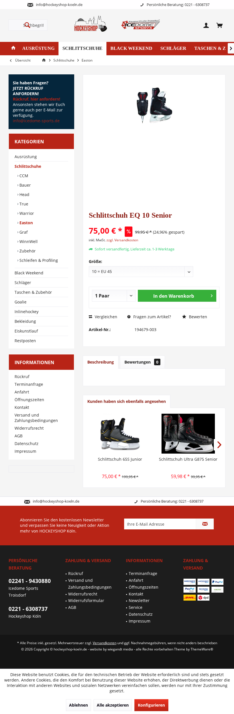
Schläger (23, 282)
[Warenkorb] (219, 25)
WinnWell (28, 241)
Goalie (21, 302)
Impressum (25, 451)
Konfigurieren (151, 705)
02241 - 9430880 (30, 581)
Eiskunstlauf (26, 331)
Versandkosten (104, 642)
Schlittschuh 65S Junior (120, 459)
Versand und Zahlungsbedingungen (36, 417)
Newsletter (139, 600)
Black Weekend (29, 273)
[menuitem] (219, 25)
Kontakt (22, 407)
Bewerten (197, 316)
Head (23, 194)
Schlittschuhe (28, 166)
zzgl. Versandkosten (122, 240)
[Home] (13, 48)
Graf (23, 232)
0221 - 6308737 (28, 609)
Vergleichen (105, 316)
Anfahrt (22, 392)
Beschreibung (100, 362)
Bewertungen (141, 362)
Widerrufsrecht (29, 428)
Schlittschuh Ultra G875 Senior (188, 459)
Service (135, 607)
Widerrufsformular (86, 600)
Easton (25, 222)
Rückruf (22, 376)
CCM (23, 175)
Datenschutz (27, 443)
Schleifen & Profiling (38, 260)
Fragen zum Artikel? (151, 316)
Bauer (24, 185)
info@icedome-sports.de (36, 120)
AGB (19, 435)
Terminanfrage (29, 384)
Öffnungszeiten (29, 399)
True (23, 204)
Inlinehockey (27, 311)
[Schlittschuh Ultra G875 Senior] (188, 434)
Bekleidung (25, 321)
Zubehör (27, 251)
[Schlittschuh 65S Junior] (120, 434)
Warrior (26, 213)
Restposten (25, 340)
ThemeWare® (202, 649)
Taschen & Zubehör (33, 292)
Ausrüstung (26, 156)
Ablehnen (78, 705)
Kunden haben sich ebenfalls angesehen (126, 401)
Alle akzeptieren (113, 705)
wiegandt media (120, 649)
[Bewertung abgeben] (154, 223)
